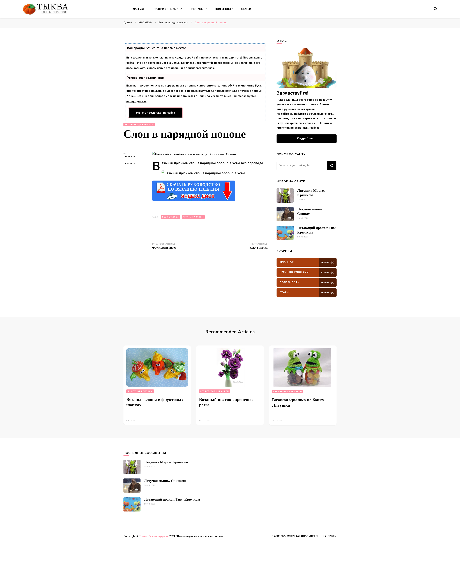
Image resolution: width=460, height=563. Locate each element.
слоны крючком (193, 217)
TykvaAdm (129, 156)
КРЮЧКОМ (196, 9)
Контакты (330, 535)
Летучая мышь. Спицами (165, 481)
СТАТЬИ (246, 9)
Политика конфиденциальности (295, 535)
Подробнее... (306, 138)
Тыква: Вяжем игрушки (154, 536)
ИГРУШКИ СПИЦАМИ (165, 9)
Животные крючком (140, 391)
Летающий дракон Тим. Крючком (172, 499)
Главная (138, 9)
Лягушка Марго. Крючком (166, 462)
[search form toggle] (435, 8)
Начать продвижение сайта (155, 113)
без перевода (170, 217)
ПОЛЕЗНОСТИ (224, 9)
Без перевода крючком (139, 124)
